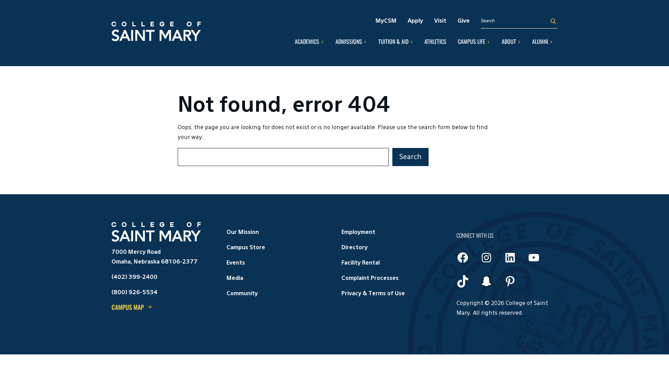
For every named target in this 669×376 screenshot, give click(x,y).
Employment (358, 232)
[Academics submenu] (322, 42)
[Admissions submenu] (365, 42)
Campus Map (128, 307)
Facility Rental (360, 263)
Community (242, 294)
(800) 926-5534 (134, 293)
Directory (354, 248)
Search (410, 157)
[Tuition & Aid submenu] (411, 42)
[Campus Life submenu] (488, 42)
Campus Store (245, 248)
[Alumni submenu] (551, 42)
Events (235, 263)
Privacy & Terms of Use (373, 294)
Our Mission (242, 232)
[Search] (553, 21)
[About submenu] (519, 42)
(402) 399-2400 (134, 277)
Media (234, 278)
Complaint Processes (370, 278)
